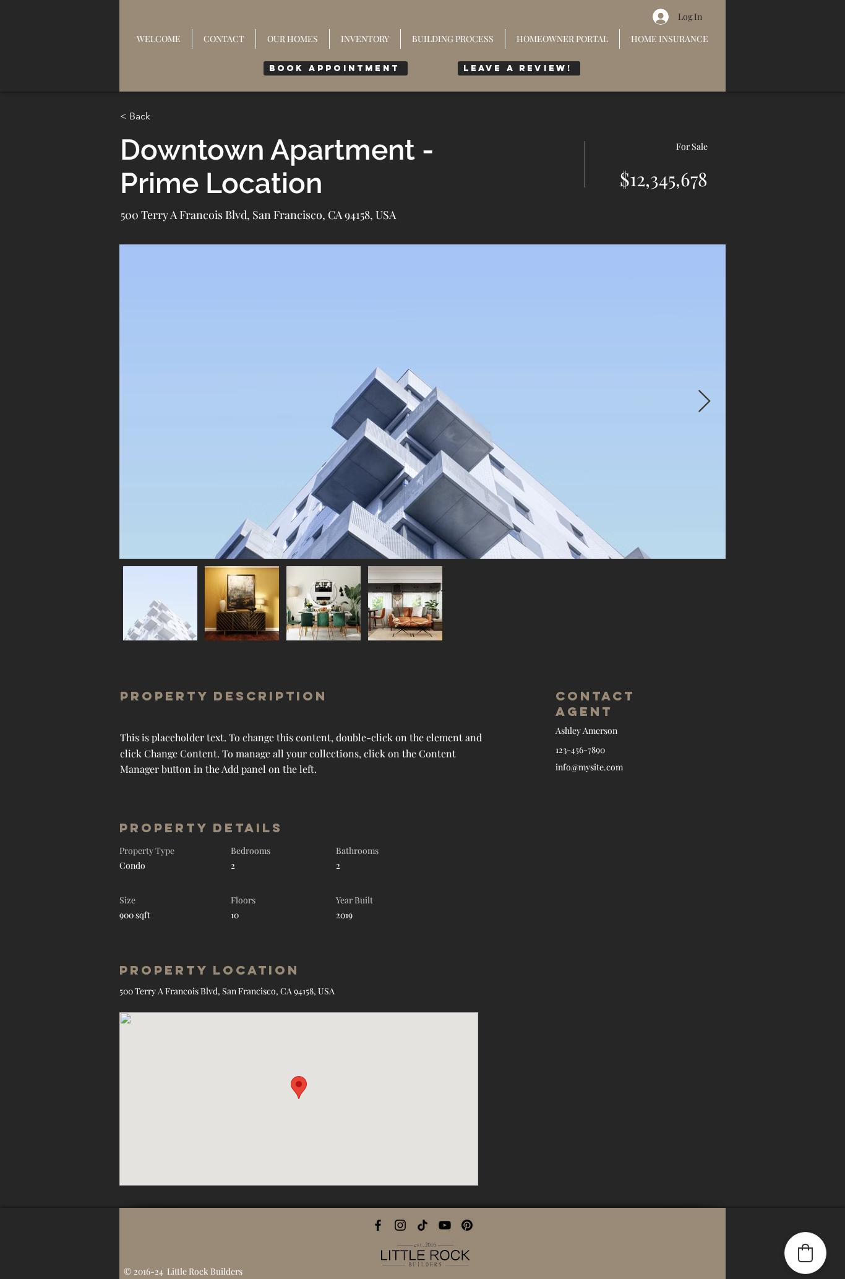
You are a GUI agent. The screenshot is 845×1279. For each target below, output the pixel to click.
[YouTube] (444, 1225)
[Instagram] (400, 1225)
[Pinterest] (467, 1225)
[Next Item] (704, 402)
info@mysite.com (589, 767)
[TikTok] (422, 1225)
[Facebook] (378, 1225)
